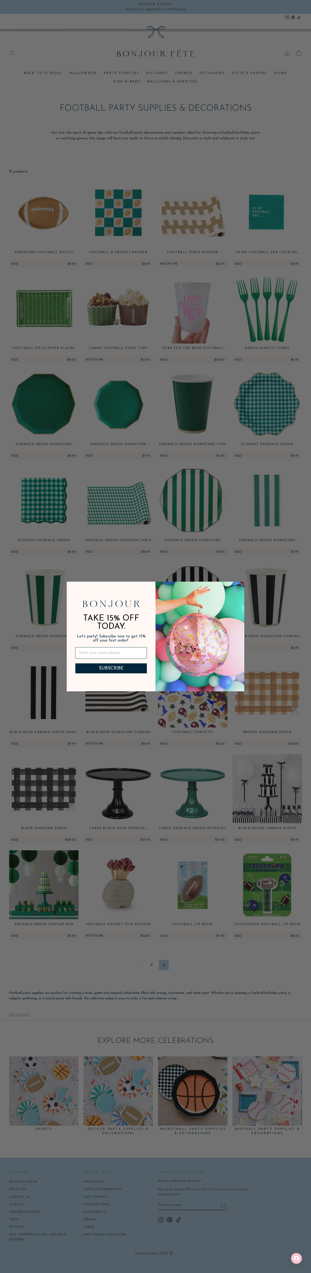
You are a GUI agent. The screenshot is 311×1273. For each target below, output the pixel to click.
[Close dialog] (238, 587)
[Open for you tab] (296, 1258)
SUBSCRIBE (111, 668)
